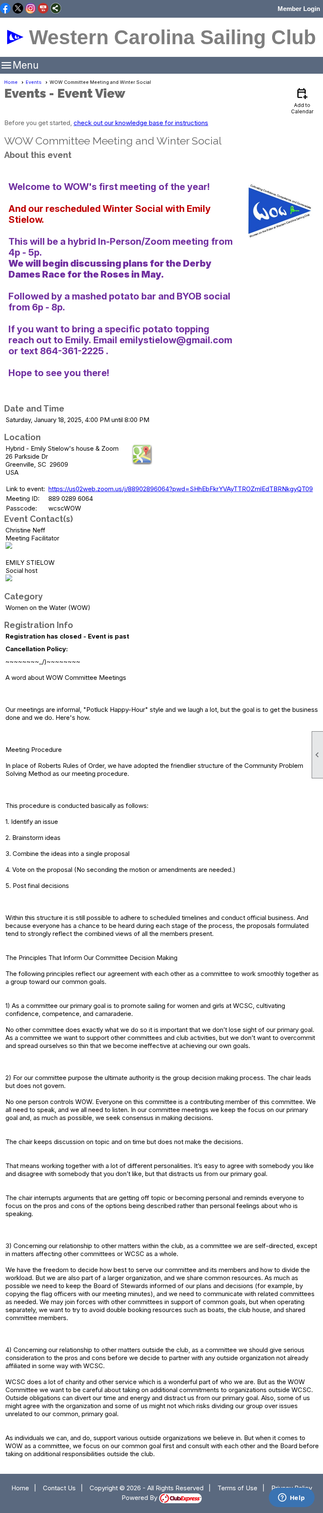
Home (11, 82)
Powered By (140, 1498)
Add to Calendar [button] (302, 100)
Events (34, 82)
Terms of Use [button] (237, 1488)
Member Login (299, 8)
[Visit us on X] (18, 9)
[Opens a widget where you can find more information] (291, 1498)
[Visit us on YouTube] (43, 9)
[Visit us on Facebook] (5, 9)
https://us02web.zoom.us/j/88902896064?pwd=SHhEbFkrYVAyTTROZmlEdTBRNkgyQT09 (180, 489)
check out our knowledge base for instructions (141, 123)
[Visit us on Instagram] (30, 9)
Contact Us (59, 1488)
